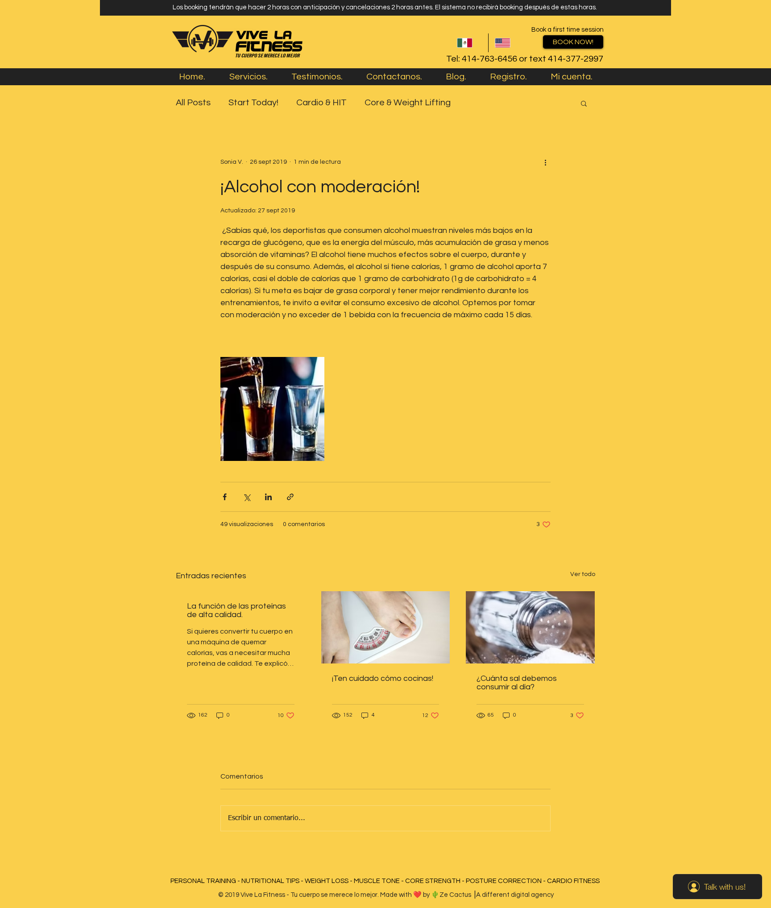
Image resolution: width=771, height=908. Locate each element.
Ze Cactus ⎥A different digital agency (496, 894)
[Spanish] (469, 42)
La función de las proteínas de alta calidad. (236, 610)
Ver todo (582, 574)
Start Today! (253, 102)
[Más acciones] (545, 162)
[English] (507, 42)
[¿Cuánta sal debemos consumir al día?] (530, 627)
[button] (584, 103)
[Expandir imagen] (272, 409)
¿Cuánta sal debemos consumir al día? (517, 682)
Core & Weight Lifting (408, 102)
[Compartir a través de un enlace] (290, 497)
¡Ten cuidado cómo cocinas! (382, 678)
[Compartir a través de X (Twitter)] (246, 497)
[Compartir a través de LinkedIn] (268, 497)
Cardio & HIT (321, 102)
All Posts (193, 102)
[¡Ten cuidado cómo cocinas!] (385, 627)
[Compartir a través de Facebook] (224, 497)
